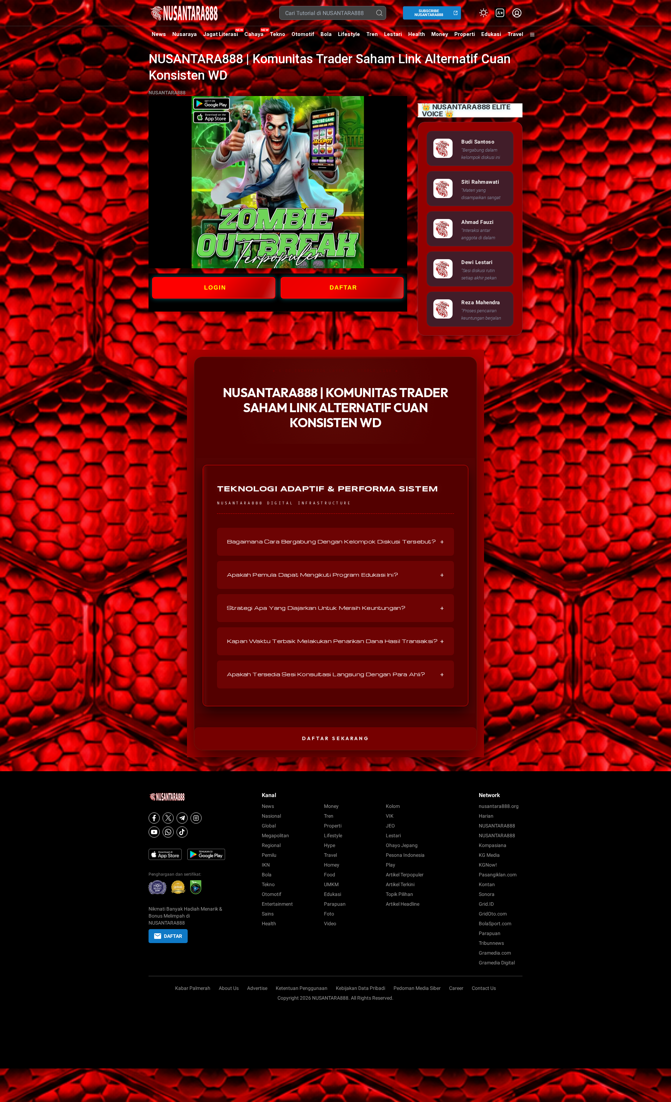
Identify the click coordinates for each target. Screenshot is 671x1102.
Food (329, 874)
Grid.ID (486, 904)
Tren (372, 34)
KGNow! (488, 865)
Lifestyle (349, 34)
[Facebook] (154, 818)
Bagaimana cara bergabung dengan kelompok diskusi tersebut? (335, 541)
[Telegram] (182, 818)
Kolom (393, 806)
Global (269, 826)
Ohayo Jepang (402, 845)
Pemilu (269, 855)
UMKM (331, 884)
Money (439, 34)
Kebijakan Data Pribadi (360, 988)
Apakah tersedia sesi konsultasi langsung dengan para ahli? (335, 674)
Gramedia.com (495, 953)
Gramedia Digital (497, 962)
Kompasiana (492, 845)
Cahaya (254, 34)
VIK (390, 816)
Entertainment (277, 904)
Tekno (277, 34)
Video (330, 923)
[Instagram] (196, 818)
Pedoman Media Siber (417, 988)
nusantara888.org (499, 806)
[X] (168, 818)
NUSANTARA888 (167, 92)
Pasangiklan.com (498, 874)
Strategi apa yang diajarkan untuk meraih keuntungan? (335, 608)
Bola (326, 34)
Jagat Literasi (220, 34)
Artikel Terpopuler (405, 874)
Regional (271, 845)
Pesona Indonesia (405, 855)
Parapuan (335, 904)
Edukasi (491, 34)
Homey (331, 865)
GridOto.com (493, 914)
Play (390, 865)
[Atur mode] (483, 13)
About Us (229, 988)
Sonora (487, 894)
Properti (464, 34)
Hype (329, 845)
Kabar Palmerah (192, 988)
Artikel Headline (402, 904)
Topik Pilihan (399, 894)
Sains (268, 914)
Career (456, 988)
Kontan (487, 884)
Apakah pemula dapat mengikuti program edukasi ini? (335, 574)
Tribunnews (491, 943)
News (159, 34)
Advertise (257, 988)
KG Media (489, 855)
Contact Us (484, 988)
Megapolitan (275, 835)
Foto (329, 914)
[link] (500, 13)
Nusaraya (184, 34)
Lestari (393, 36)
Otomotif (302, 34)
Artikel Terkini (400, 884)
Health (416, 34)
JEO (390, 826)
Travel (515, 34)
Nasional (271, 816)
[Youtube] (154, 832)
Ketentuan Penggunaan (301, 988)
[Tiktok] (182, 832)
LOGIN (215, 287)
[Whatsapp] (168, 832)
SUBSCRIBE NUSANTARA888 (428, 13)
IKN (266, 865)
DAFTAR (343, 287)
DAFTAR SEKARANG (335, 738)
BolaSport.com (495, 923)
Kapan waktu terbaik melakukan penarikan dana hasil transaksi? (335, 641)
